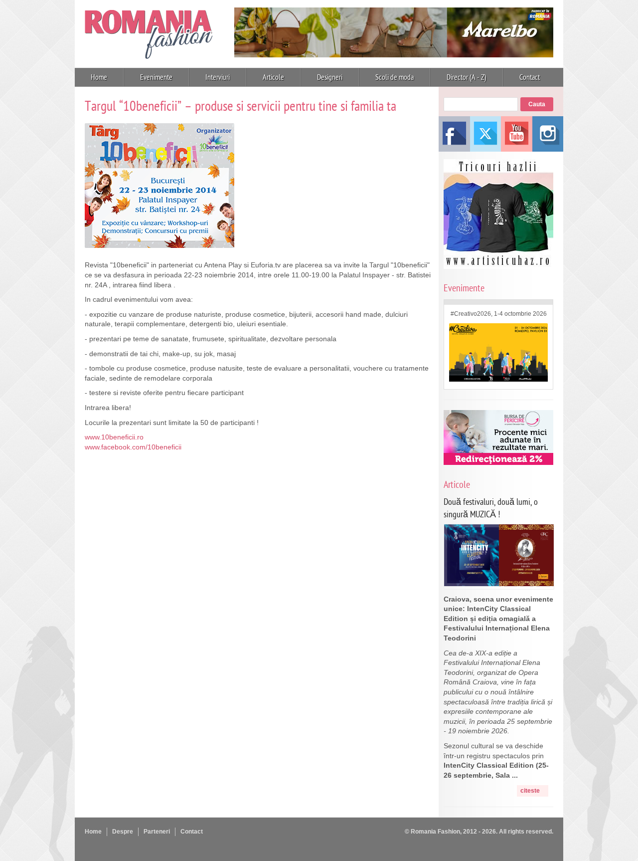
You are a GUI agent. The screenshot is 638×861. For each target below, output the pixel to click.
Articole (273, 77)
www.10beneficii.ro (114, 437)
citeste (530, 790)
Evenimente (156, 77)
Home (99, 77)
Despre (122, 831)
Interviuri (217, 77)
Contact (529, 77)
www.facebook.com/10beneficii (133, 447)
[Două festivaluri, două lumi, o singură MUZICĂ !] (499, 584)
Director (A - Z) (466, 77)
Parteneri (157, 831)
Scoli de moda (394, 77)
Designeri (329, 77)
